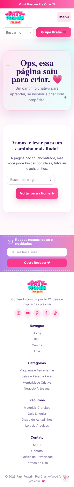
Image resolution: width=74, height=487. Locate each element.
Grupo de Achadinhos (37, 419)
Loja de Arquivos (37, 425)
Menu (64, 17)
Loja (37, 351)
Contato (37, 451)
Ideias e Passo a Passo (37, 376)
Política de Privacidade (37, 457)
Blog (37, 339)
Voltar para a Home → (37, 193)
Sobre (37, 445)
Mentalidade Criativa (37, 382)
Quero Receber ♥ (37, 263)
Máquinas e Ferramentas (37, 370)
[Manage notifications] (65, 478)
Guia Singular (37, 414)
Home (37, 333)
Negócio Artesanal (37, 388)
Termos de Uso (37, 463)
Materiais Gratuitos (37, 408)
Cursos (37, 345)
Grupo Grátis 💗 (53, 32)
